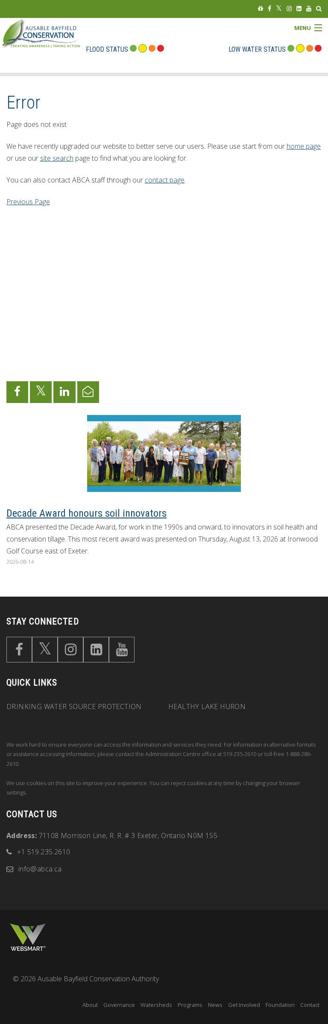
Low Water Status (257, 49)
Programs (190, 1005)
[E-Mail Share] (88, 392)
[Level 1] (300, 49)
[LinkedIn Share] (64, 392)
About (90, 1005)
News (215, 1005)
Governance (119, 1005)
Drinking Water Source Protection (74, 706)
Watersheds (156, 1005)
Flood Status (107, 49)
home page (304, 146)
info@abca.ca (40, 869)
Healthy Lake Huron (207, 706)
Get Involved (244, 1005)
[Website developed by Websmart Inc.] (27, 937)
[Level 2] (309, 49)
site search (56, 158)
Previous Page (28, 201)
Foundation (280, 1005)
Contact (309, 1005)
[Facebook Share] (17, 392)
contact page (164, 180)
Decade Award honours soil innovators (86, 513)
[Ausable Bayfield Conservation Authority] (53, 40)
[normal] (290, 49)
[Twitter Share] (41, 392)
